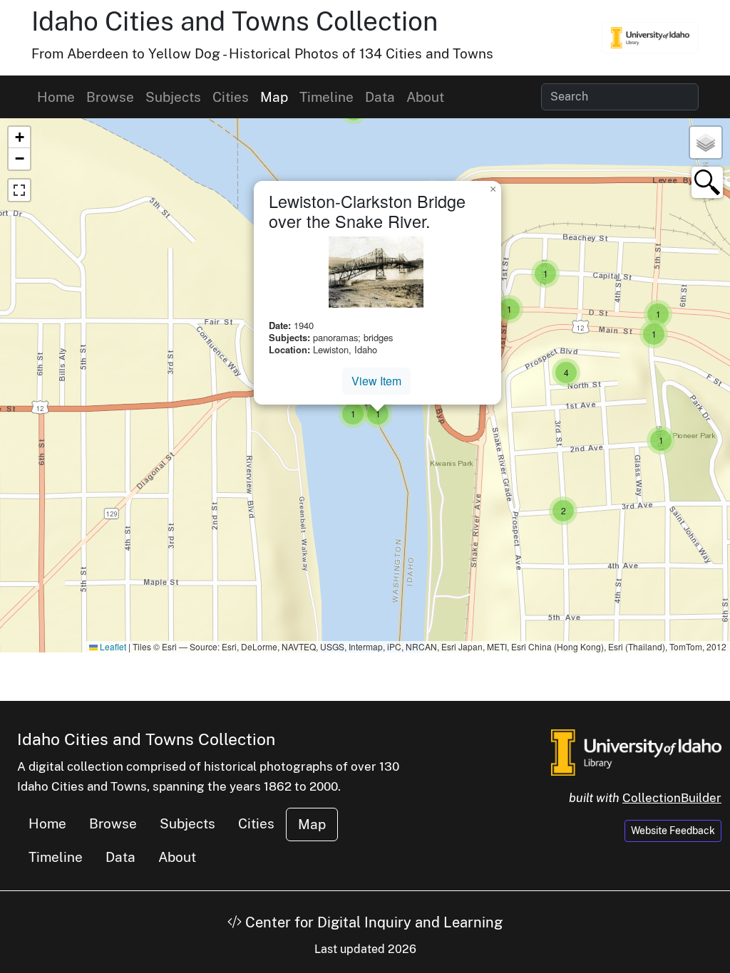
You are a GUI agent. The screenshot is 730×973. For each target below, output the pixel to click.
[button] (509, 309)
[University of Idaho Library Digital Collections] (650, 37)
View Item (376, 381)
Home (56, 97)
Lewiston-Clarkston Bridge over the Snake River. (367, 211)
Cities (230, 97)
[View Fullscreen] (19, 190)
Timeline (326, 97)
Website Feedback (673, 830)
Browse (110, 97)
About (425, 97)
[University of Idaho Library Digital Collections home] (636, 751)
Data (380, 97)
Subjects (173, 97)
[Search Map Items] (707, 182)
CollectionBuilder (671, 798)
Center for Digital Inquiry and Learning (372, 922)
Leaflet (112, 646)
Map (274, 97)
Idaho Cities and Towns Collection (234, 21)
